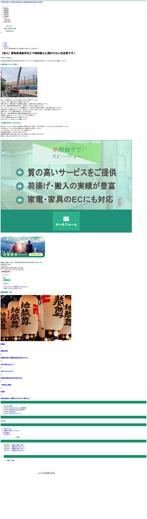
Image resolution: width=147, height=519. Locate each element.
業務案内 (6, 9)
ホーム (5, 7)
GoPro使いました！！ (8, 364)
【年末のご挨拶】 (6, 385)
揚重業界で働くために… (18, 448)
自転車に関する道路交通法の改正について (14, 358)
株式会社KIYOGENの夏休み (17, 410)
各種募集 (6, 12)
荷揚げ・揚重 (10, 460)
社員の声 (6, 14)
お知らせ (9, 58)
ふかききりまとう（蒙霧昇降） (18, 408)
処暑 (11, 406)
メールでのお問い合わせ (46, 473)
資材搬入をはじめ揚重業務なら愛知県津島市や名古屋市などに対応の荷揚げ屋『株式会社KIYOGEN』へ (103, 476)
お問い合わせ (7, 22)
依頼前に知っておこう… (18, 447)
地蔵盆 (3, 344)
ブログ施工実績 (7, 19)
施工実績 (7, 432)
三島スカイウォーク (15, 413)
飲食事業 (6, 11)
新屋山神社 (4, 351)
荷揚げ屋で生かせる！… (18, 450)
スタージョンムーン (7, 371)
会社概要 (6, 16)
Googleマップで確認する (8, 505)
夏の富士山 (13, 411)
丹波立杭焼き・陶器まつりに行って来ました (15, 398)
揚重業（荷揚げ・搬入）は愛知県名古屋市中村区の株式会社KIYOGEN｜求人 (22, 514)
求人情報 (7, 434)
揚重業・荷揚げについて (11, 430)
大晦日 (3, 391)
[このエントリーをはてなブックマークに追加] (4, 278)
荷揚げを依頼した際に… (18, 445)
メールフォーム (6, 33)
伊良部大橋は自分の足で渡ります (11, 378)
